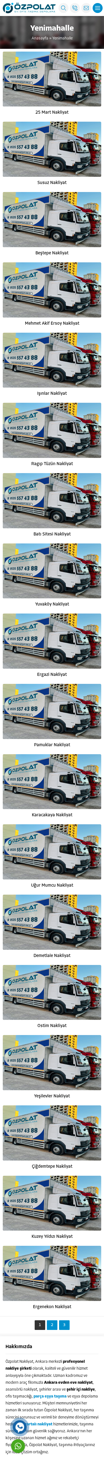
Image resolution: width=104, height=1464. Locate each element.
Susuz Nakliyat (52, 183)
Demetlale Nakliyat (52, 956)
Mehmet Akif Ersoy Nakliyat (52, 323)
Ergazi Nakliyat (52, 675)
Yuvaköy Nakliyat (52, 604)
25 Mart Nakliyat (52, 112)
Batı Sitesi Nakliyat (52, 534)
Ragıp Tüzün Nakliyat (52, 464)
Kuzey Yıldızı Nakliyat (52, 1236)
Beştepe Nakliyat (52, 253)
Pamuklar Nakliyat (52, 745)
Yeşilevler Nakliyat (52, 1096)
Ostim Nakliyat (52, 1026)
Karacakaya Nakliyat (52, 815)
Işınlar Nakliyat (52, 393)
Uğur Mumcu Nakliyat (52, 885)
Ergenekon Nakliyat (52, 1307)
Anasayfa (40, 38)
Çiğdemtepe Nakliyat (52, 1166)
